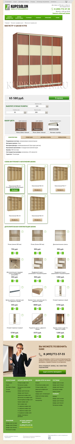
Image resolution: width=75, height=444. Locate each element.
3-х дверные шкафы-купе (24, 408)
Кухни (57, 17)
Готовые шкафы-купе (23, 383)
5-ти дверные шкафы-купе (24, 413)
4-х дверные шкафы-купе (24, 410)
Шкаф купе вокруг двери (41, 396)
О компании (8, 1)
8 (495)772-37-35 (54, 354)
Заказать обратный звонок (61, 13)
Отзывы (33, 1)
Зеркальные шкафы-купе (24, 395)
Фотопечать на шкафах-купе (25, 397)
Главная (7, 23)
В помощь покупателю (43, 1)
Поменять (21, 129)
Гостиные (28, 17)
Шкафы (19, 17)
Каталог (9, 17)
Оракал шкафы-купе (23, 402)
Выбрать (37, 190)
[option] (37, 61)
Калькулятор (38, 400)
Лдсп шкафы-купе (22, 404)
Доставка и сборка (23, 1)
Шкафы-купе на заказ (58, 383)
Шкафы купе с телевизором (42, 394)
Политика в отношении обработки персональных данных (32, 436)
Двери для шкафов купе (41, 389)
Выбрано (15, 190)
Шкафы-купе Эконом (23, 393)
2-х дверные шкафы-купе (24, 406)
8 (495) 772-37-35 (62, 9)
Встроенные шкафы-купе (42, 385)
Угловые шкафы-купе (41, 387)
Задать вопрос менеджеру (52, 372)
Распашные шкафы (23, 385)
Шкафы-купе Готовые (58, 385)
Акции (15, 1)
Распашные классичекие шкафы (24, 387)
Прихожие (48, 17)
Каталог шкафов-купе (17, 23)
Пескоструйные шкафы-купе (25, 399)
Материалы (38, 398)
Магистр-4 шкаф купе (31, 23)
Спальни (38, 17)
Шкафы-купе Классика (23, 391)
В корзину (59, 98)
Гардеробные (38, 391)
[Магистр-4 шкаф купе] (37, 61)
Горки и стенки (56, 391)
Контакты (53, 1)
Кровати (55, 396)
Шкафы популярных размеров (23, 415)
